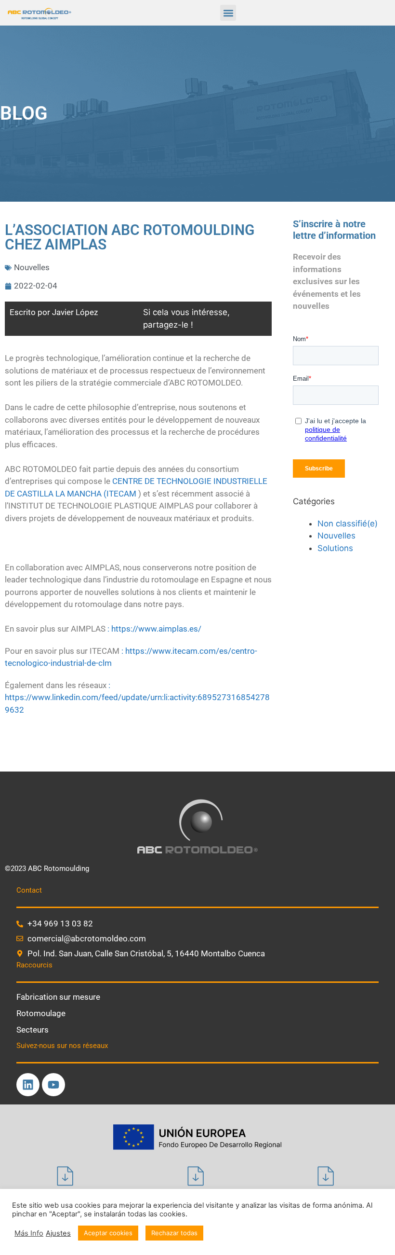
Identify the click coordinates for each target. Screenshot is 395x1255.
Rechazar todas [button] (174, 1233)
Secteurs (32, 1029)
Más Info (28, 1233)
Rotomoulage (41, 1013)
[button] (228, 13)
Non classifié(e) (347, 523)
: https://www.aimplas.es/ (154, 629)
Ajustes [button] (58, 1233)
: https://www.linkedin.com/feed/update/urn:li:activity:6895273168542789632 (137, 697)
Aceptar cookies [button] (108, 1233)
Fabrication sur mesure (58, 997)
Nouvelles (32, 267)
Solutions (335, 548)
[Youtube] (53, 1084)
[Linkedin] (28, 1084)
